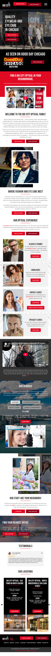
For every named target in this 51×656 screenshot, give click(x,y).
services (8, 391)
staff (13, 505)
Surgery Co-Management (32, 407)
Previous (2, 604)
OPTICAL (17, 642)
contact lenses (29, 296)
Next (49, 604)
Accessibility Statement (21, 650)
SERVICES (12, 642)
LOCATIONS (23, 642)
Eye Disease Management (31, 402)
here (27, 375)
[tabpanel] (14, 605)
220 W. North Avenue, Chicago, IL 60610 (14, 590)
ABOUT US (6, 642)
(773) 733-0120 (38, 596)
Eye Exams (15, 402)
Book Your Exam (34, 4)
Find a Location (20, 3)
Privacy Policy (32, 650)
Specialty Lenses (14, 407)
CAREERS (39, 642)
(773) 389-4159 (15, 593)
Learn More (35, 256)
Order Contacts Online (36, 307)
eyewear (6, 225)
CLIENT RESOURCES (31, 642)
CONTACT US (45, 642)
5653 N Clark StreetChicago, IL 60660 (37, 592)
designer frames (31, 248)
